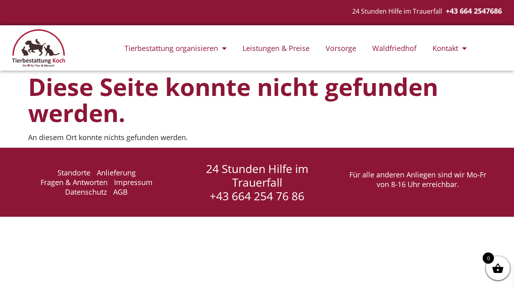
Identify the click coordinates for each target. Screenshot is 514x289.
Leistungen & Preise (276, 48)
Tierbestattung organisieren (171, 48)
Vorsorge (341, 48)
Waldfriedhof (394, 48)
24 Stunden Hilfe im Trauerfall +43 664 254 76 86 (257, 182)
